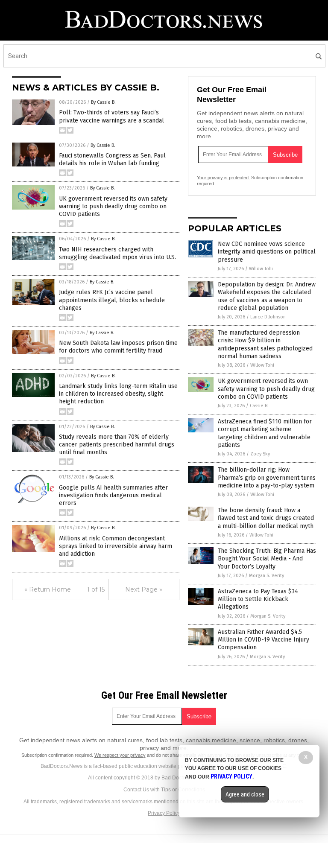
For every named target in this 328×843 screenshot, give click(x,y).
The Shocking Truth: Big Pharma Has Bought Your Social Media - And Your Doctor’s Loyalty (267, 558)
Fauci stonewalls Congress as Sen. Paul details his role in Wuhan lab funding (112, 159)
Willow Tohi (261, 268)
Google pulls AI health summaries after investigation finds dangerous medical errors (113, 495)
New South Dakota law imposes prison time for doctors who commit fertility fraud (118, 346)
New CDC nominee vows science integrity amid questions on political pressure (267, 251)
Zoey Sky (260, 454)
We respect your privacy (120, 755)
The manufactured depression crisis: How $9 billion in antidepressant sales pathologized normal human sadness (265, 344)
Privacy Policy (164, 813)
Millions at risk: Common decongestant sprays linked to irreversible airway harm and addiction (115, 546)
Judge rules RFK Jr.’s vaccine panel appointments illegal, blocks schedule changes (112, 300)
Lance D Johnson (268, 317)
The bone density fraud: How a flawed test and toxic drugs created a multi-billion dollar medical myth (266, 518)
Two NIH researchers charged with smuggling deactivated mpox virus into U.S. (117, 253)
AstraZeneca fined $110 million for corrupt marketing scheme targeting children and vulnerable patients (265, 433)
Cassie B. (259, 405)
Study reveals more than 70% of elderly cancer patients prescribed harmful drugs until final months (116, 444)
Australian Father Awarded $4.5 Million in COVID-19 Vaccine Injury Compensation (263, 639)
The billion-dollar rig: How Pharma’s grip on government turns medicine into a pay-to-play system (267, 477)
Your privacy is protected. (223, 177)
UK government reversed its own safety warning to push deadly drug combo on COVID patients (113, 206)
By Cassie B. (103, 102)
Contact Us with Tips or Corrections (164, 790)
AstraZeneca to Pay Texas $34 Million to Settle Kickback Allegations (258, 599)
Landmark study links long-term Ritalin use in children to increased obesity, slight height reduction (118, 393)
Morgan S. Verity (266, 575)
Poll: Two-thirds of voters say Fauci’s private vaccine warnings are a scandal (111, 116)
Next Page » (143, 589)
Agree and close (245, 794)
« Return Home (47, 589)
